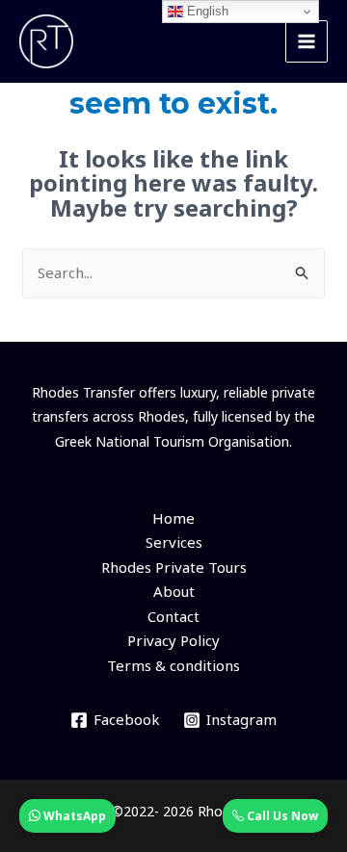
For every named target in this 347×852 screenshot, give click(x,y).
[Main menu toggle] (307, 42)
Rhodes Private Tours (174, 567)
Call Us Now (281, 816)
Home (173, 518)
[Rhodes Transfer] (46, 41)
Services (174, 542)
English (205, 11)
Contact (173, 616)
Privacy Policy (173, 640)
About (174, 591)
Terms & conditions (173, 665)
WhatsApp (73, 816)
